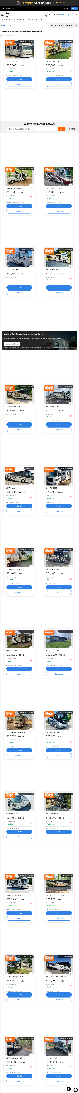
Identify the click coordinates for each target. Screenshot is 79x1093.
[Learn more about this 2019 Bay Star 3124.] (58, 802)
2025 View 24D (51, 1058)
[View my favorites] (76, 14)
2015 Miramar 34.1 (13, 406)
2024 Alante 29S (52, 269)
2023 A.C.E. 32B (12, 651)
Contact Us (19, 84)
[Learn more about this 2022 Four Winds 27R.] (19, 176)
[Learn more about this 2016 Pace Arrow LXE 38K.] (19, 1046)
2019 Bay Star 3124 (53, 814)
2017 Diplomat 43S (13, 488)
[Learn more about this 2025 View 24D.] (58, 1046)
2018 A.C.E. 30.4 (12, 61)
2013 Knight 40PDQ (13, 569)
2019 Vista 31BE (12, 269)
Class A (21, 19)
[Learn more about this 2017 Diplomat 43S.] (19, 476)
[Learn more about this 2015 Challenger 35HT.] (19, 964)
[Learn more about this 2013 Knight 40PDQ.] (19, 557)
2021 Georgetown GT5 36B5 (56, 976)
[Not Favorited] (31, 70)
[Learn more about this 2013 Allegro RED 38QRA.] (58, 883)
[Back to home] (8, 14)
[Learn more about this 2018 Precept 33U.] (58, 49)
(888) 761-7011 (65, 14)
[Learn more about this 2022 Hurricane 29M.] (19, 883)
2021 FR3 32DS (51, 488)
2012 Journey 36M (53, 732)
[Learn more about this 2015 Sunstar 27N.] (58, 557)
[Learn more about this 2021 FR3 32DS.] (58, 476)
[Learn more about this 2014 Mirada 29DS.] (19, 802)
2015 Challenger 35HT (14, 976)
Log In (66, 8)
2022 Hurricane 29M (13, 895)
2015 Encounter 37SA (54, 188)
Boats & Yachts (5, 8)
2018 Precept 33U (52, 61)
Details (19, 79)
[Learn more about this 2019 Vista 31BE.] (19, 257)
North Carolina (32, 19)
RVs (13, 8)
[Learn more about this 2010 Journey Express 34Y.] (19, 720)
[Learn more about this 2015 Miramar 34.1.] (19, 394)
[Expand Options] (31, 59)
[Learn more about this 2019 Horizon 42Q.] (58, 639)
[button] (69, 1089)
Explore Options (12, 344)
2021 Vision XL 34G (53, 406)
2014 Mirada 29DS (13, 814)
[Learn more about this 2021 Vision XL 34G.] (58, 394)
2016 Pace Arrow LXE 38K (16, 1058)
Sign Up (74, 8)
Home (3, 19)
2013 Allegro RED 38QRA (55, 895)
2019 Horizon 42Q (52, 651)
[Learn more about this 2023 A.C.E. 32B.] (19, 639)
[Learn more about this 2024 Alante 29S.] (58, 257)
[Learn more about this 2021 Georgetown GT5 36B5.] (58, 964)
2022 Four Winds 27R (14, 188)
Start (61, 129)
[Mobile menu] (2, 14)
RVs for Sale (12, 19)
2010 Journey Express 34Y (16, 732)
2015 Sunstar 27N (52, 569)
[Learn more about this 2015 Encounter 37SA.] (58, 176)
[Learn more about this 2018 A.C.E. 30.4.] (19, 49)
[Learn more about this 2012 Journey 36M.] (58, 720)
